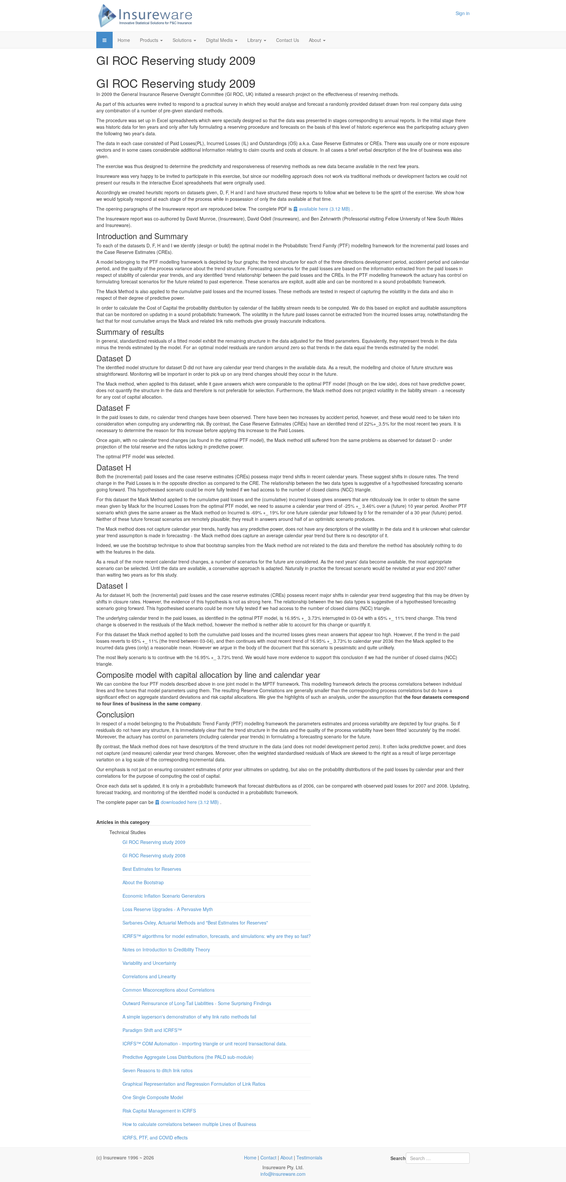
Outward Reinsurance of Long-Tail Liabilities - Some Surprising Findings (197, 1003)
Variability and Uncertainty (149, 963)
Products (150, 40)
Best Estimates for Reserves (152, 869)
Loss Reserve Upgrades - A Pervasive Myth (168, 909)
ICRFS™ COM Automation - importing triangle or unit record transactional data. (205, 1043)
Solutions (183, 40)
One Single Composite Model (153, 1097)
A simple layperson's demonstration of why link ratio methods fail (189, 1016)
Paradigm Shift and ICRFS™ (152, 1030)
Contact (268, 1157)
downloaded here (189, 802)
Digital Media (220, 40)
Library (255, 40)
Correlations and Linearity (149, 976)
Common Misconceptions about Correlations (169, 989)
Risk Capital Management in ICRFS (159, 1110)
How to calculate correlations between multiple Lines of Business (189, 1124)
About (315, 40)
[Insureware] (145, 15)
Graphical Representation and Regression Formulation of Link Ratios (194, 1083)
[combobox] (438, 1158)
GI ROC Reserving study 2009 (154, 842)
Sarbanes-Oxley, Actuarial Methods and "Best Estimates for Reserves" (195, 922)
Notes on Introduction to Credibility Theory (166, 949)
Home (124, 40)
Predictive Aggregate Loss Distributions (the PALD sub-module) (188, 1057)
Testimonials (309, 1157)
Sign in (463, 13)
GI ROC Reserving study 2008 (154, 855)
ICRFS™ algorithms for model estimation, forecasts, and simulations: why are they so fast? (217, 936)
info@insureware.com (283, 1174)
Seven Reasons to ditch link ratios (158, 1070)
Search (398, 1158)
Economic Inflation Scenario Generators (164, 895)
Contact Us (287, 40)
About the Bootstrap (143, 882)
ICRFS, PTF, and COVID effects (155, 1137)
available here (324, 208)
